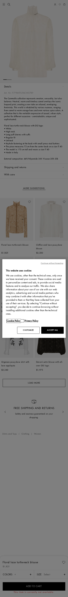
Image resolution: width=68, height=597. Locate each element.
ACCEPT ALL (52, 330)
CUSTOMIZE (28, 330)
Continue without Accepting (52, 263)
